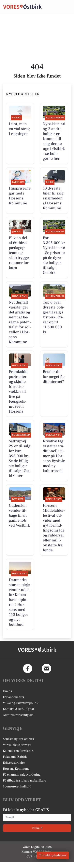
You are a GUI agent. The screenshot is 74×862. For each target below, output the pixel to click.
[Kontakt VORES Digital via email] (46, 668)
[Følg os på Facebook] (27, 668)
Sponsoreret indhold (17, 786)
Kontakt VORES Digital (18, 709)
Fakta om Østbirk (15, 757)
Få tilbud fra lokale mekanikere (24, 781)
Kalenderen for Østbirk (18, 751)
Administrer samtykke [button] (18, 715)
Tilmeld (37, 828)
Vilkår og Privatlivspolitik (20, 703)
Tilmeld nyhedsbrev (53, 855)
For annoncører (13, 697)
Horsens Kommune (16, 769)
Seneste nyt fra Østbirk (18, 739)
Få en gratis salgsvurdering (22, 775)
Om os (7, 691)
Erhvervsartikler (14, 763)
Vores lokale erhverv (17, 745)
